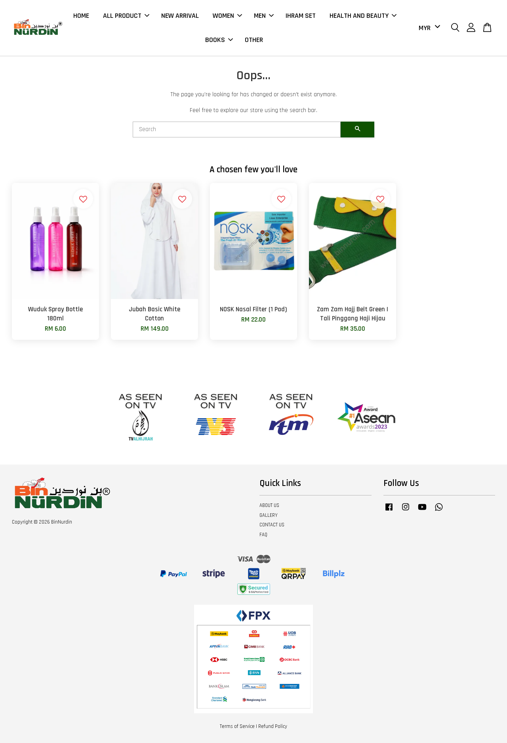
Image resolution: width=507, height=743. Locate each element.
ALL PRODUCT (122, 15)
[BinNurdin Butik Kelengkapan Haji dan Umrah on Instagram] (405, 511)
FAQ (263, 535)
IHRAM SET (301, 15)
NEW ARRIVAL (180, 15)
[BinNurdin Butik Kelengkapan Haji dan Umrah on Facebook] (389, 511)
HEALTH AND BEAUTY (359, 15)
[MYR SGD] (428, 27)
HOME (81, 15)
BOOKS (215, 39)
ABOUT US (269, 505)
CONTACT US (271, 525)
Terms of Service (237, 726)
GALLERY (268, 515)
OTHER (254, 39)
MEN (260, 15)
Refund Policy (272, 726)
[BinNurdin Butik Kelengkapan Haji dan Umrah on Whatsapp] (438, 511)
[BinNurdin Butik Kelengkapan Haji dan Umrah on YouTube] (422, 511)
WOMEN (223, 15)
